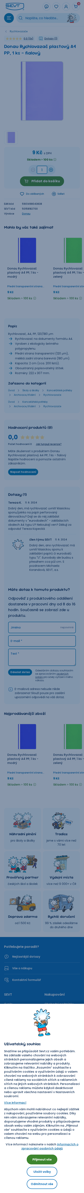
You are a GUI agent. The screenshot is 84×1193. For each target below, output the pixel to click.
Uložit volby (42, 1172)
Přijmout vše (42, 1159)
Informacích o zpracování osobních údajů (49, 1146)
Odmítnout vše (42, 1184)
